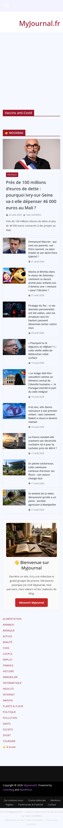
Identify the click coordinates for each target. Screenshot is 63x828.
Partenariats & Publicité (30, 804)
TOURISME (9, 741)
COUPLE (7, 653)
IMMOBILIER (10, 677)
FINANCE (8, 665)
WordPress (26, 789)
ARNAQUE (9, 630)
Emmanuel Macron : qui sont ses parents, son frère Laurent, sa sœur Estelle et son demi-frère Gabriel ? (42, 249)
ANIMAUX (8, 624)
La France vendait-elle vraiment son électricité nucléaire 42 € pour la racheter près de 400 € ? (42, 442)
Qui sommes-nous (13, 800)
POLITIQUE (12, 174)
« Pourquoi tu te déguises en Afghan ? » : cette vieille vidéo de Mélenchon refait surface (42, 350)
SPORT (7, 735)
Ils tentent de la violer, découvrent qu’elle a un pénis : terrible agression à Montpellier (42, 499)
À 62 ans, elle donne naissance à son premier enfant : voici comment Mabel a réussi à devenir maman (42, 414)
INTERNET (9, 694)
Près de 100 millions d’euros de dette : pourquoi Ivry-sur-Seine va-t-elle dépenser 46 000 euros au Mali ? (31, 195)
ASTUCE (7, 636)
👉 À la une (9, 747)
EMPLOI (7, 659)
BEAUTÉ (7, 642)
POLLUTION (10, 717)
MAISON (8, 700)
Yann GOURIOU (33, 214)
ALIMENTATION (12, 618)
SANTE (7, 723)
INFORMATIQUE (12, 683)
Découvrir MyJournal (31, 602)
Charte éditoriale (37, 800)
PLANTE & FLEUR (13, 706)
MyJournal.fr (39, 23)
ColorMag (8, 789)
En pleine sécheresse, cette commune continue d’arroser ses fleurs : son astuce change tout (41, 471)
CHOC (6, 648)
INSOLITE (8, 688)
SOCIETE (8, 729)
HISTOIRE (8, 671)
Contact (52, 804)
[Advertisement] (31, 65)
